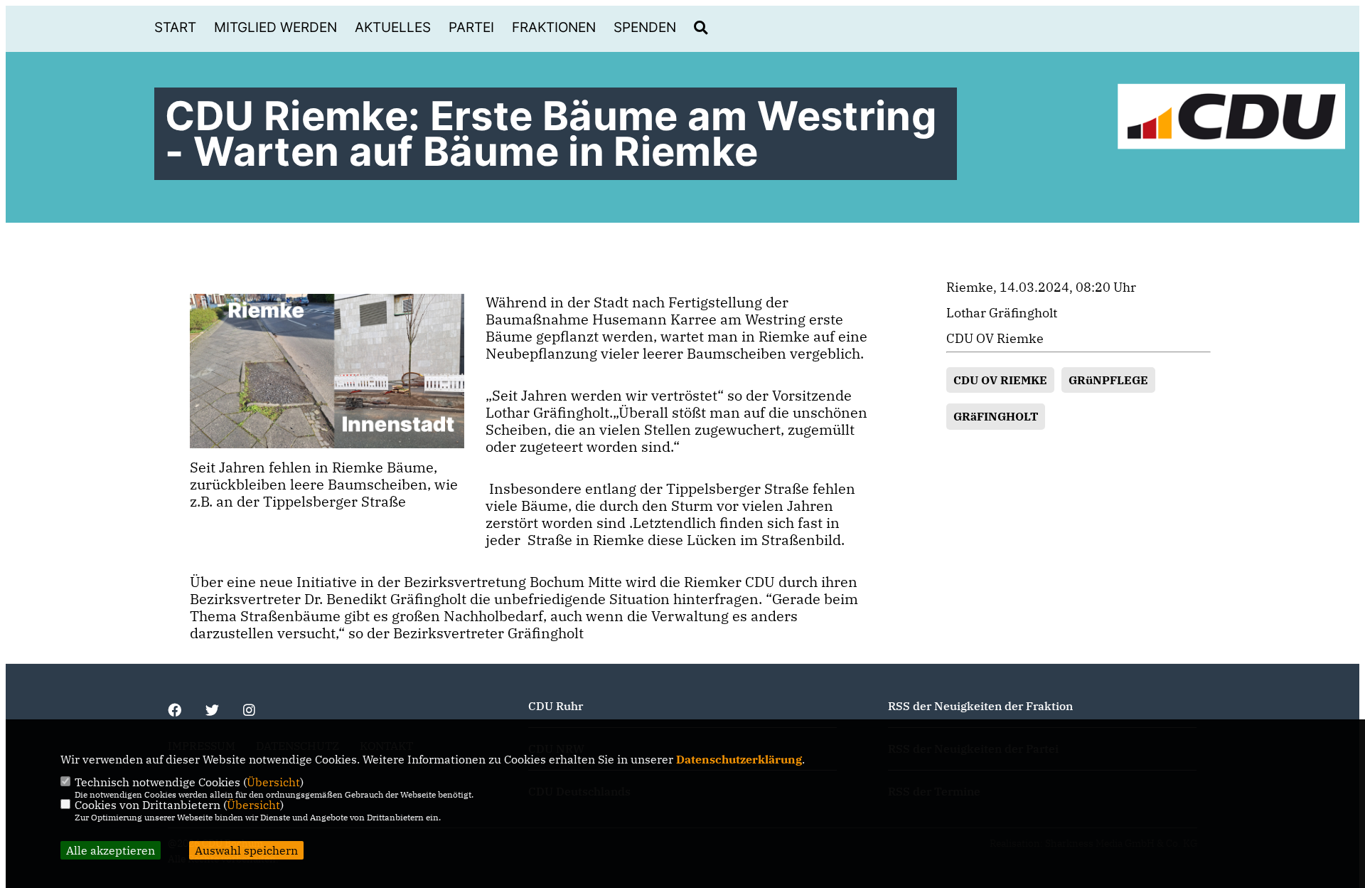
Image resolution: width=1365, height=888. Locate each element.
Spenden (645, 27)
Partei (471, 27)
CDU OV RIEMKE (1000, 380)
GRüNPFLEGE (1108, 380)
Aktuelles (393, 27)
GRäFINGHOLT (995, 416)
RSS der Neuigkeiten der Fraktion (980, 706)
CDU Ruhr (555, 706)
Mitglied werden (275, 27)
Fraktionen (554, 27)
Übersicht (273, 782)
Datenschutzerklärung (739, 759)
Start (175, 27)
